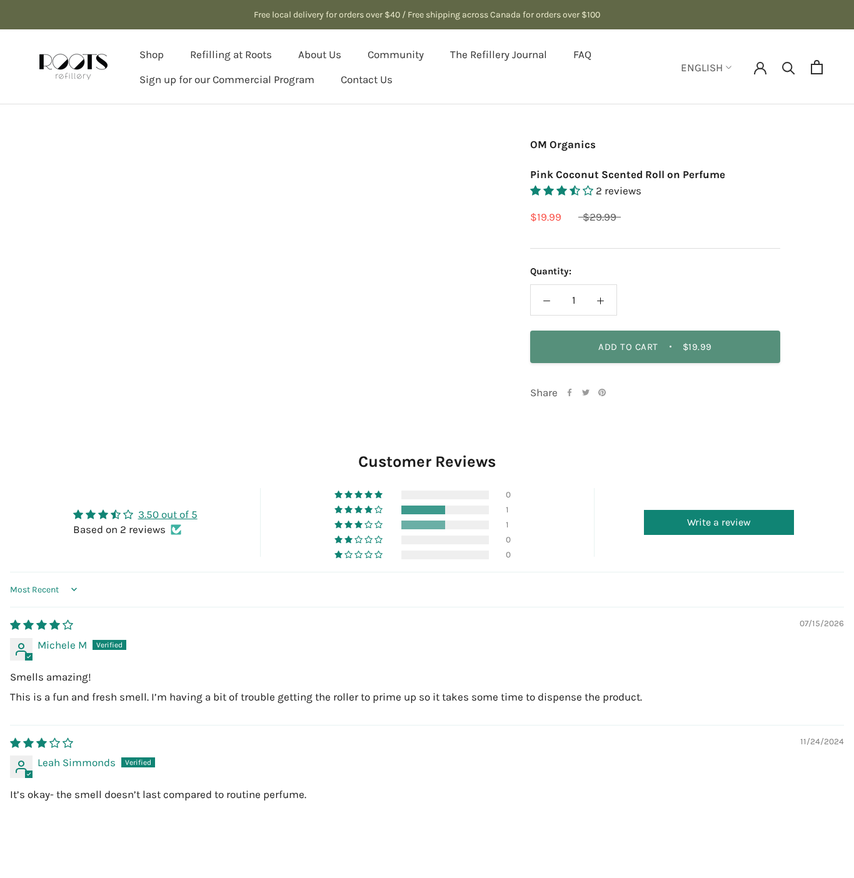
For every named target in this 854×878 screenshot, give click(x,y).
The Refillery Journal (498, 54)
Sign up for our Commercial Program (226, 79)
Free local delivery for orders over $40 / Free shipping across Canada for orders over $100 (427, 14)
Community (396, 54)
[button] (563, 190)
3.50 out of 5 (168, 514)
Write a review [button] (719, 522)
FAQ (582, 54)
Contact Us (367, 79)
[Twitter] (586, 392)
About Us (319, 54)
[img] (41, 625)
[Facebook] (569, 392)
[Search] (788, 67)
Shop (151, 54)
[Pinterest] (602, 392)
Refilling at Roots (231, 54)
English (702, 67)
